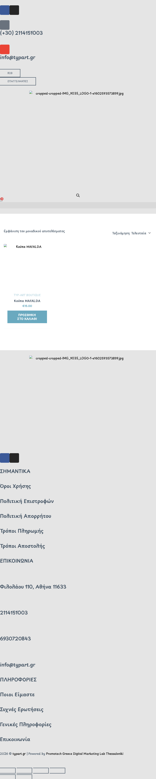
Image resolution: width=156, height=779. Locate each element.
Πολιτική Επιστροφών (27, 501)
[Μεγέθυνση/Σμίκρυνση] (8, 770)
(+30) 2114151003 (21, 32)
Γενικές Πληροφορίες (25, 724)
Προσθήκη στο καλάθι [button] (27, 317)
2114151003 (14, 612)
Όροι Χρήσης (15, 486)
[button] (78, 205)
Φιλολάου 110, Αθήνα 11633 (33, 586)
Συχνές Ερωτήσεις (21, 709)
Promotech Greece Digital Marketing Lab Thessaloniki (84, 753)
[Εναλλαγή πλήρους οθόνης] (24, 770)
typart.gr (19, 753)
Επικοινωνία (15, 739)
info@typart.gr (17, 57)
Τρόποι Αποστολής (22, 545)
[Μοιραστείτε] (41, 770)
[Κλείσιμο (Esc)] (57, 770)
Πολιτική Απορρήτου (25, 516)
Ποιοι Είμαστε (17, 694)
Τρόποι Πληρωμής (21, 530)
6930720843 (15, 638)
